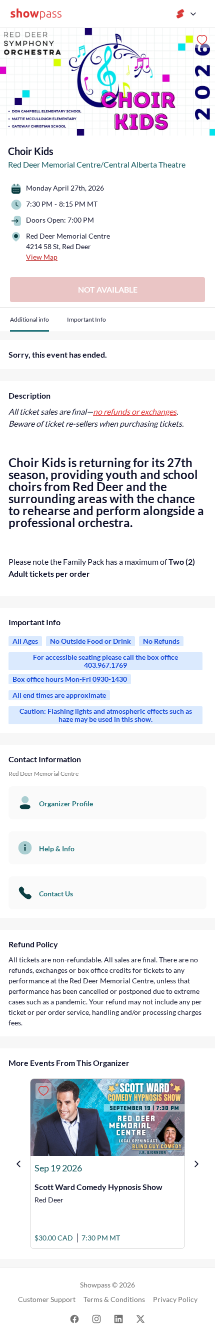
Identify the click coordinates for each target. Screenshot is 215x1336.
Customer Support (47, 1299)
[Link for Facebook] (75, 1318)
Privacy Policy (175, 1299)
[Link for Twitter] (141, 1318)
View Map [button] (42, 257)
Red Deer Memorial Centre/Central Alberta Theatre (97, 164)
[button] (29, 323)
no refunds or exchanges (134, 411)
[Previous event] (18, 1164)
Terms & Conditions (114, 1299)
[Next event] (196, 1164)
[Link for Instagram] (97, 1318)
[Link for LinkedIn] (119, 1318)
